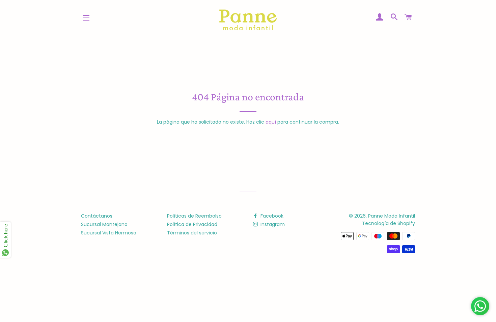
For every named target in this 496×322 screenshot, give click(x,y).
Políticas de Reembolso (194, 216)
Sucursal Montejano (104, 224)
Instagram (272, 224)
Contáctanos (96, 216)
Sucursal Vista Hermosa (108, 232)
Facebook (271, 216)
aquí (271, 122)
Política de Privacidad (192, 224)
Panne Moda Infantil (391, 216)
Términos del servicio (192, 232)
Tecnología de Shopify (388, 223)
